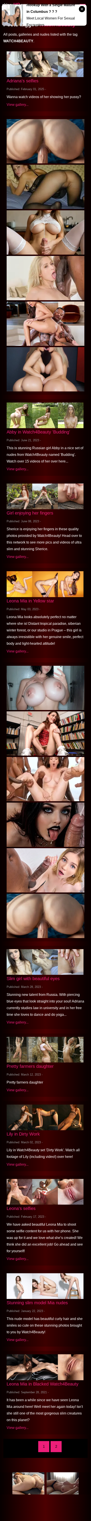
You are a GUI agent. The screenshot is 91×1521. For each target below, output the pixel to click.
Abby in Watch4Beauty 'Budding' (38, 432)
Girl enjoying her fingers (30, 513)
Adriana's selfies (22, 80)
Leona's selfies (21, 1208)
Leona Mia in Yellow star (30, 600)
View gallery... (17, 104)
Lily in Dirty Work (23, 1134)
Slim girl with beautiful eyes (33, 978)
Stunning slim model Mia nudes (37, 1302)
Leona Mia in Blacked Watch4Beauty (42, 1384)
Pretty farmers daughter (30, 1066)
